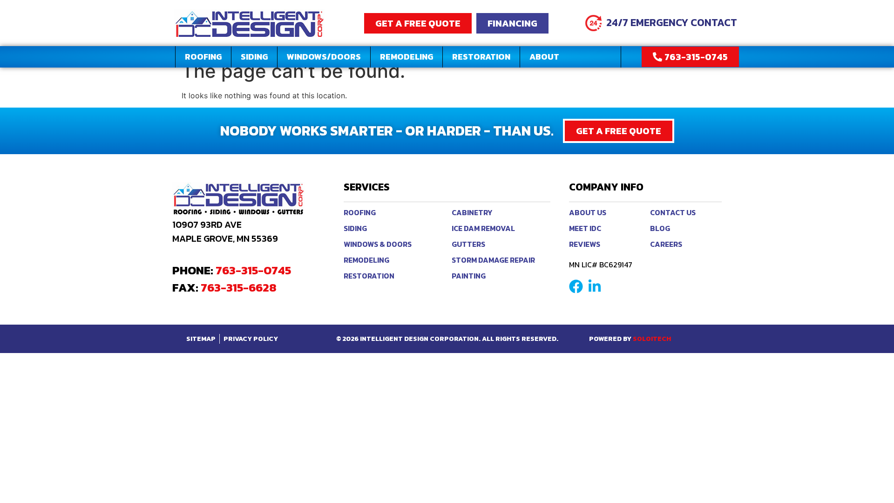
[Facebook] (576, 286)
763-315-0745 (253, 270)
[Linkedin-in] (595, 286)
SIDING (254, 56)
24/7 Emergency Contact (671, 22)
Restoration (481, 56)
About (544, 56)
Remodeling (406, 56)
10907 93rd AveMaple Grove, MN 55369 (225, 231)
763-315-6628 (239, 287)
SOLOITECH (652, 339)
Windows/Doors (324, 56)
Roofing (203, 56)
